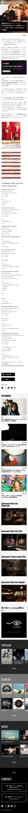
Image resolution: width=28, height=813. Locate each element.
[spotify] (2, 388)
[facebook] (8, 388)
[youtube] (12, 388)
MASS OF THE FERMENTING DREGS (9, 82)
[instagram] (15, 388)
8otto (10, 97)
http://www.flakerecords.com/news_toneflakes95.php (12, 365)
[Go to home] (6, 2)
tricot (11, 90)
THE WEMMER (20, 114)
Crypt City (24, 109)
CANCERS (5, 44)
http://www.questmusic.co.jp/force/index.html (10, 236)
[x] (5, 388)
